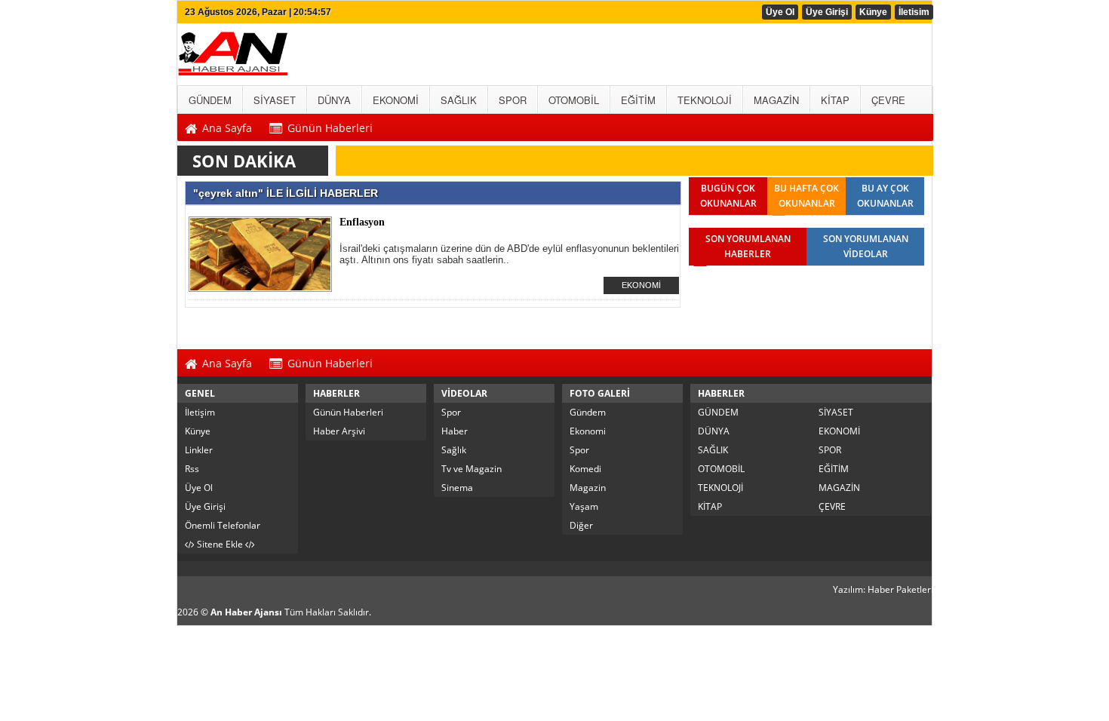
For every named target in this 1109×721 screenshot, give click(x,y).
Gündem (588, 412)
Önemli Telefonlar (222, 525)
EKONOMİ (641, 285)
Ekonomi (588, 431)
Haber (454, 431)
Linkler (199, 449)
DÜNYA (714, 431)
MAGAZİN (839, 487)
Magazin (588, 487)
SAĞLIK (713, 449)
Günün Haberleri (348, 412)
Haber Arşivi (339, 431)
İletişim (200, 412)
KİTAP (710, 506)
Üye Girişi (827, 12)
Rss (192, 468)
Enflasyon (362, 222)
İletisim (914, 12)
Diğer (581, 525)
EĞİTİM (834, 468)
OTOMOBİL (721, 468)
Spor (451, 412)
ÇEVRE (832, 506)
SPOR (830, 449)
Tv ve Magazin (471, 468)
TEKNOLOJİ (720, 487)
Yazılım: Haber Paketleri (883, 589)
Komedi (585, 468)
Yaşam (584, 506)
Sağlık (453, 449)
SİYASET (836, 412)
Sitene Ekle (220, 544)
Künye (873, 12)
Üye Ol (780, 12)
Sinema (457, 487)
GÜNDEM (718, 412)
